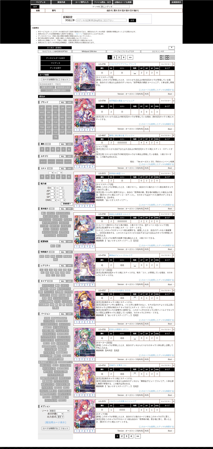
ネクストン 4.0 (158, 51)
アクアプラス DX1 (55, 375)
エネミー (65, 285)
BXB (69, 132)
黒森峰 (52, 289)
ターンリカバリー (50, 232)
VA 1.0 (66, 387)
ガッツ (46, 229)
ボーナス (54, 229)
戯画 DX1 (62, 349)
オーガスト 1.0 (64, 391)
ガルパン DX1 (46, 356)
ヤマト (57, 301)
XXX (63, 275)
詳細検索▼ (67, 203)
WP (48, 117)
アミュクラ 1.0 (62, 330)
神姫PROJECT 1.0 (48, 394)
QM (62, 107)
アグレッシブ (45, 219)
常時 (53, 256)
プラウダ (68, 292)
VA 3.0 (55, 365)
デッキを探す (55, 68)
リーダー (44, 226)
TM (55, 137)
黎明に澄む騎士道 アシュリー (121, 135)
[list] (172, 57)
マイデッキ (55, 63)
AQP (49, 127)
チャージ (64, 229)
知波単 (54, 295)
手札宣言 (67, 256)
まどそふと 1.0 (49, 334)
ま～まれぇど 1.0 (60, 327)
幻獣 (50, 298)
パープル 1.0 (65, 365)
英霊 (44, 298)
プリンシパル (50, 235)
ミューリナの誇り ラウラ (120, 290)
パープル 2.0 (49, 321)
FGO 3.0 (58, 387)
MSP (57, 272)
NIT (41, 107)
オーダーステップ (50, 216)
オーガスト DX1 (63, 384)
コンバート (62, 235)
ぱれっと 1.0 (45, 365)
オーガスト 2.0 (49, 368)
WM (48, 112)
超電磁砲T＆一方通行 (48, 362)
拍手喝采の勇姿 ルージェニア (121, 101)
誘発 (47, 256)
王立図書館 (43, 305)
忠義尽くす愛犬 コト (118, 365)
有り (53, 246)
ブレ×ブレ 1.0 (51, 400)
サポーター (54, 226)
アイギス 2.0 (49, 352)
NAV (62, 117)
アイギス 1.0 (47, 387)
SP (69, 127)
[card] (167, 57)
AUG (42, 132)
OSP (69, 122)
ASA (62, 112)
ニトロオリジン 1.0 (49, 324)
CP (58, 275)
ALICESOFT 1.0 (49, 346)
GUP (62, 132)
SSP (62, 272)
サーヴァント (48, 285)
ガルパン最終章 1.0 (48, 391)
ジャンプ (64, 216)
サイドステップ (63, 213)
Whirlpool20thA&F (59, 318)
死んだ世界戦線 (46, 301)
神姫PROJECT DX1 (49, 378)
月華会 (55, 308)
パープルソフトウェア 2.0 (123, 51)
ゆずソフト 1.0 (64, 394)
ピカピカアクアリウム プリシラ (122, 64)
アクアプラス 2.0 (48, 337)
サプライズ (64, 232)
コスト (59, 256)
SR (55, 270)
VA (62, 127)
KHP (49, 132)
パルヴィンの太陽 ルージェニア (122, 401)
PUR (56, 122)
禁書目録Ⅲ (47, 381)
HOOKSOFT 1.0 (65, 362)
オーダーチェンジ (50, 223)
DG (55, 112)
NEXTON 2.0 (63, 346)
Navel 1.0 (67, 356)
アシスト (67, 219)
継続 (41, 292)
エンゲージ (57, 219)
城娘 (52, 305)
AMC (69, 107)
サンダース (45, 295)
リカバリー (64, 223)
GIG (55, 117)
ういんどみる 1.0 (62, 340)
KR (47, 272)
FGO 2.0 (46, 397)
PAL (42, 122)
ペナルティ (65, 226)
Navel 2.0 (47, 327)
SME (69, 112)
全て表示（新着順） (55, 48)
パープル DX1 (51, 349)
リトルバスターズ (61, 298)
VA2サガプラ (64, 378)
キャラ (43, 161)
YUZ (55, 132)
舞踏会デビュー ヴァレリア (120, 255)
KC (42, 272)
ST (60, 270)
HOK (69, 117)
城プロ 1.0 (48, 372)
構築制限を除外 (63, 87)
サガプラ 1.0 (62, 343)
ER (64, 270)
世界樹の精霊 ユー (117, 173)
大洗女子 (44, 289)
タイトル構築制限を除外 (55, 90)
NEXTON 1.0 (62, 368)
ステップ (51, 213)
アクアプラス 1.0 (61, 381)
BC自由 (62, 295)
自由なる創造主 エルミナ (120, 214)
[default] (162, 57)
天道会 (69, 305)
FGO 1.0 (62, 400)
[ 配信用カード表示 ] (55, 422)
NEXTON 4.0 (61, 321)
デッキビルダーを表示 (55, 58)
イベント (51, 161)
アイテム (60, 161)
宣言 (42, 256)
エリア (67, 161)
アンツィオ (49, 292)
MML (55, 107)
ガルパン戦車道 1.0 (60, 397)
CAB (49, 107)
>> (130, 57)
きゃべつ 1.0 (64, 324)
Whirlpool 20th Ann (89, 51)
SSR (48, 275)
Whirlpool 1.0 (61, 352)
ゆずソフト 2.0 (48, 384)
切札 (55, 259)
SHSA (47, 318)
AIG (55, 127)
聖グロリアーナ (63, 289)
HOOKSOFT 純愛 (55, 359)
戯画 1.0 (57, 356)
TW (48, 122)
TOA (42, 127)
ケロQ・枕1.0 (48, 330)
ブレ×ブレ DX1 (60, 372)
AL (42, 117)
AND (48, 144)
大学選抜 (59, 292)
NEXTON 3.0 (62, 334)
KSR (68, 272)
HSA (53, 343)
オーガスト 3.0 (47, 340)
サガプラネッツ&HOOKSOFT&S (55, 51)
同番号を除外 (47, 87)
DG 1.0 (46, 343)
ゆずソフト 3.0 (63, 337)
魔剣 (57, 285)
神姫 (69, 295)
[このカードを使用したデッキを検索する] (156, 90)
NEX (62, 122)
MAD (42, 112)
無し (43, 213)
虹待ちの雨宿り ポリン (119, 329)
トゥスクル (66, 301)
